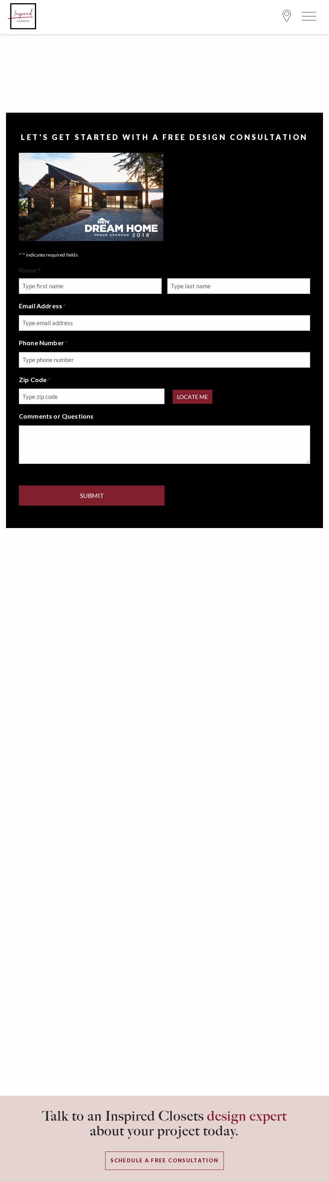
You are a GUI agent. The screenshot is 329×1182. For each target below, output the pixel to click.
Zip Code (34, 379)
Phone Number (43, 342)
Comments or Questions (56, 416)
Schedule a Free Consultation (164, 1160)
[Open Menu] (308, 18)
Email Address (42, 306)
